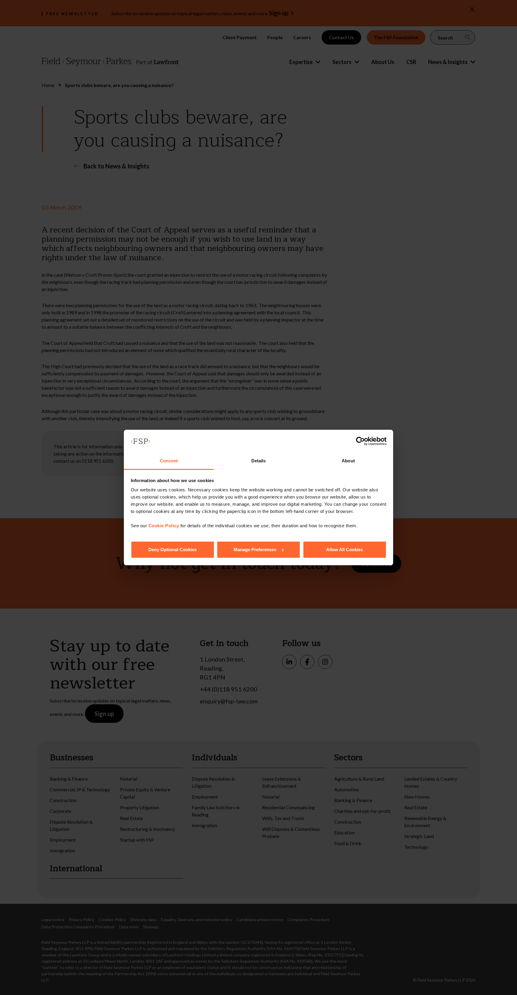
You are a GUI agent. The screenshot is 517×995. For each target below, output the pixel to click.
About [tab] (348, 460)
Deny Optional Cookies (172, 549)
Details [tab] (258, 460)
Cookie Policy (163, 525)
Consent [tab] (169, 460)
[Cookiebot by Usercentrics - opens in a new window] (360, 441)
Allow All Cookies (344, 549)
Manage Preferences (255, 549)
